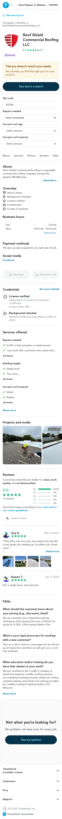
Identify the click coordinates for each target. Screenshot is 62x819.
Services (18, 155)
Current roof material (15, 137)
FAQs (56, 155)
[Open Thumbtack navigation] (7, 5)
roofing (21, 23)
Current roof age (13, 124)
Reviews (44, 155)
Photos (31, 155)
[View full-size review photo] (8, 561)
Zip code (8, 98)
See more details (49, 289)
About (6, 155)
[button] (11, 41)
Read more (50, 232)
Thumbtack (8, 23)
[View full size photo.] (22, 445)
